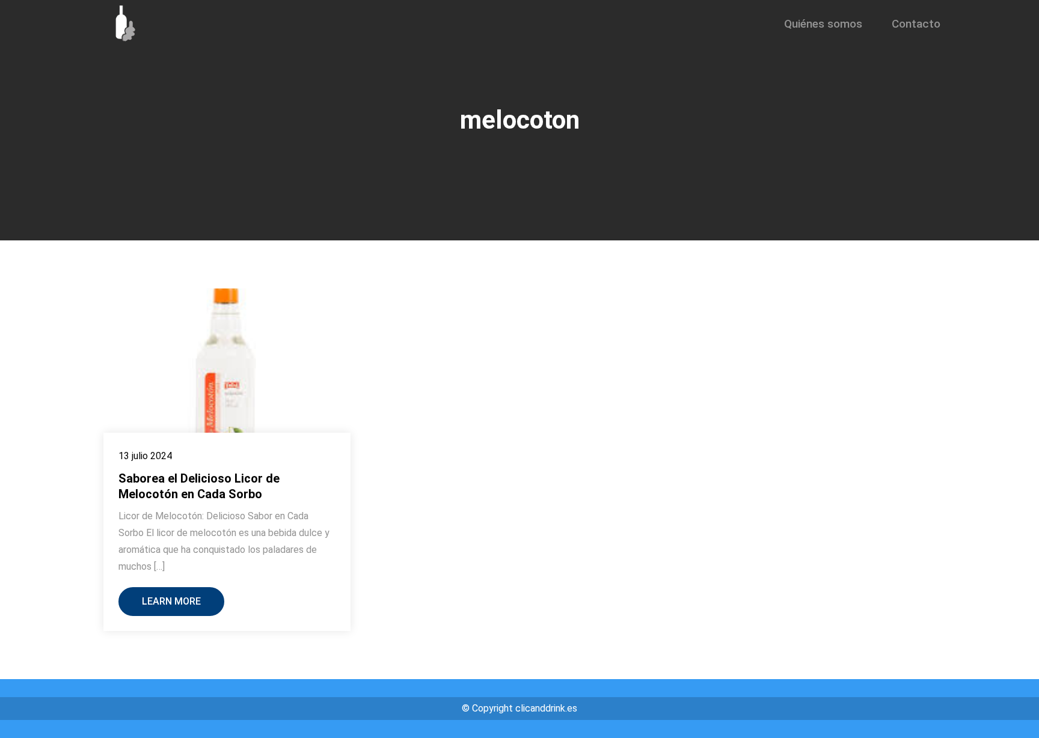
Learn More (171, 601)
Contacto (916, 24)
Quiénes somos (823, 24)
